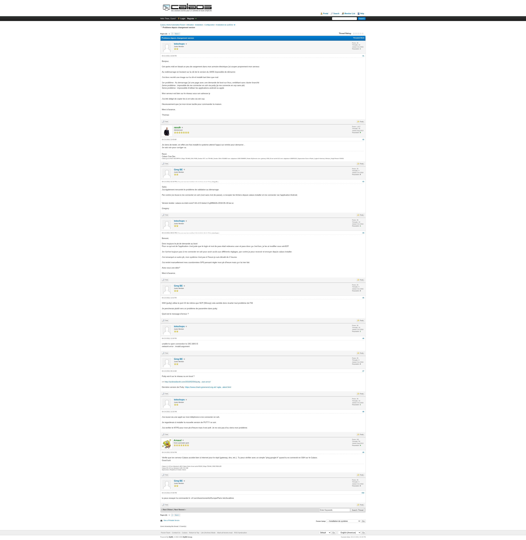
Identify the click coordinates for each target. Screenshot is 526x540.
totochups (179, 44)
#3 (363, 181)
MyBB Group (187, 537)
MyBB (171, 537)
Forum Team (165, 533)
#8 (363, 411)
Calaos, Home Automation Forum (172, 25)
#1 (363, 56)
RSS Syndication (240, 533)
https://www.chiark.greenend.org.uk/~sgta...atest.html (208, 387)
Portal (325, 13)
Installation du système (224, 25)
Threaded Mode (358, 38)
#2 (363, 139)
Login (182, 19)
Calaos (184, 533)
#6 (363, 338)
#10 (363, 493)
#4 (363, 233)
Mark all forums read (224, 533)
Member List (350, 13)
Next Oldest (168, 510)
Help (362, 13)
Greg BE (178, 169)
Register (190, 19)
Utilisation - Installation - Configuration (200, 25)
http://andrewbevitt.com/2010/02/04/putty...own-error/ (188, 382)
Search (336, 13)
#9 (363, 452)
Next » (177, 34)
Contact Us (176, 533)
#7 (363, 371)
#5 (363, 298)
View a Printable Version (171, 520)
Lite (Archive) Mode (208, 533)
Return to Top (194, 533)
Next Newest (179, 510)
